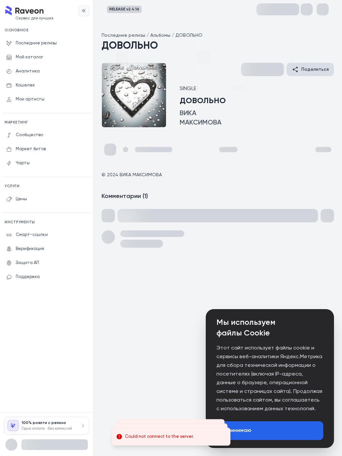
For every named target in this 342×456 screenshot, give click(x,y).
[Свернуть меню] (83, 10)
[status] (171, 437)
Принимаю (237, 430)
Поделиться (315, 69)
